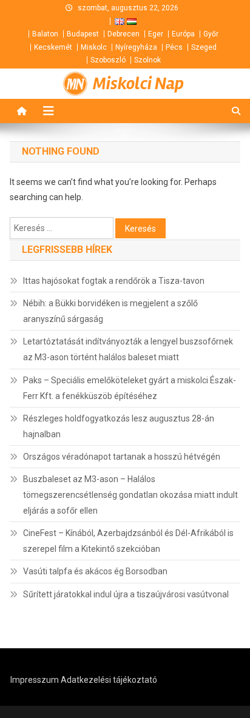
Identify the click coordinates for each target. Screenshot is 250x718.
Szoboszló (108, 60)
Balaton (45, 34)
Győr (210, 34)
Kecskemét (53, 47)
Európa (183, 34)
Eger (155, 34)
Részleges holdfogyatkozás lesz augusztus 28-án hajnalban (118, 426)
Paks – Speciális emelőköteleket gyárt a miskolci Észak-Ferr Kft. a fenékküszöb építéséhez (129, 388)
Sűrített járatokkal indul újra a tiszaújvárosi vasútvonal (126, 594)
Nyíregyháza (136, 47)
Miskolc (94, 47)
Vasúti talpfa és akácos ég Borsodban (95, 571)
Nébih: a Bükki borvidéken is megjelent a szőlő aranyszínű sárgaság (110, 311)
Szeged (204, 47)
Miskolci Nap (138, 83)
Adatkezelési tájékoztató (109, 680)
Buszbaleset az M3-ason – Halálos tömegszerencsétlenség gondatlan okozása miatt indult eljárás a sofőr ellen (130, 494)
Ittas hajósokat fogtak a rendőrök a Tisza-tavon (113, 281)
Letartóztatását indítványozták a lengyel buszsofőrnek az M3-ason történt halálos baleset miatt (128, 349)
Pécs (174, 47)
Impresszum (34, 680)
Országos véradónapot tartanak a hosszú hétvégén (121, 456)
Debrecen (123, 34)
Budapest (83, 34)
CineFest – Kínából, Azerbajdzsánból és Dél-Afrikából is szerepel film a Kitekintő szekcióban (128, 541)
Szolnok (147, 60)
